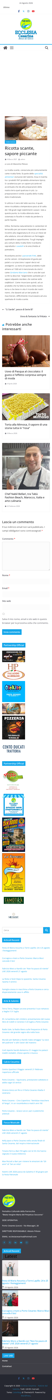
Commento (8, 538)
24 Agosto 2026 (11, 1287)
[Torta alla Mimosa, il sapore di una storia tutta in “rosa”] (26, 395)
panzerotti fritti (29, 255)
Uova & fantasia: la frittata (33, 316)
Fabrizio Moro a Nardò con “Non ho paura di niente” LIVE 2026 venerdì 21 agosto (24, 1342)
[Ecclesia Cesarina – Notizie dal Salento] (5, 48)
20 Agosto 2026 (11, 1347)
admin (22, 159)
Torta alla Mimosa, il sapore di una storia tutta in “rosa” (26, 426)
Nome (6, 575)
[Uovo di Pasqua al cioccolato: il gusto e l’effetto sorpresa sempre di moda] (26, 337)
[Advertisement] (26, 78)
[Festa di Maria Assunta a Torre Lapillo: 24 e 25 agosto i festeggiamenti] (26, 1268)
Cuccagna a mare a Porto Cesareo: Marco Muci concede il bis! (25, 1312)
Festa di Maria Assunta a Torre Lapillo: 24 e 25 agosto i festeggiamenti (25, 1282)
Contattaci (7, 1366)
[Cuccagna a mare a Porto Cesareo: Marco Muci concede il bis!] (26, 1298)
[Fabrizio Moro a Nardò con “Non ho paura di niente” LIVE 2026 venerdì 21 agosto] (26, 1328)
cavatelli (20, 246)
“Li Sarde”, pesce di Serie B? (19, 309)
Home (5, 1360)
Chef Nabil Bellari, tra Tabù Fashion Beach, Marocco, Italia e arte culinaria (24, 497)
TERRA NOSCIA (10, 142)
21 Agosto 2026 (11, 1317)
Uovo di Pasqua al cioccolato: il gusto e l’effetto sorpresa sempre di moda (25, 375)
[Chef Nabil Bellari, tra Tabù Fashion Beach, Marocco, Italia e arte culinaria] (26, 444)
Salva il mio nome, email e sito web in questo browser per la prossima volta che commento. (25, 621)
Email (5, 588)
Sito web (6, 601)
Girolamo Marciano (18, 272)
